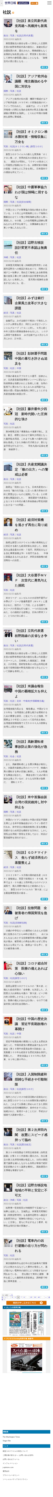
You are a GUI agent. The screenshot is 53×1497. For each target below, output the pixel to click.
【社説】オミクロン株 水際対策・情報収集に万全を (33, 137)
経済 (6, 313)
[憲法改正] (26, 1144)
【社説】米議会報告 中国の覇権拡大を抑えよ (31, 691)
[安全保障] (26, 202)
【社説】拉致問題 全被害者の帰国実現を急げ (31, 913)
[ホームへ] (17, 3)
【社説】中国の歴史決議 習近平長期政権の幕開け (31, 1024)
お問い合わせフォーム (11, 1459)
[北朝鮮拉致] (21, 923)
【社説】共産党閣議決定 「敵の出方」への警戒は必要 (31, 469)
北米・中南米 (23, 701)
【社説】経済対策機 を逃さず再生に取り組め (31, 525)
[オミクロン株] (22, 146)
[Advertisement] (26, 1401)
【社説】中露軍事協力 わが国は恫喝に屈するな (32, 192)
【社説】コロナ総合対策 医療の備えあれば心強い (31, 968)
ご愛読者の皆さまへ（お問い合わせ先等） (18, 1455)
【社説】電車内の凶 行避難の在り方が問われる (31, 1245)
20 (31, 1297)
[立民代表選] (27, 35)
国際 (6, 91)
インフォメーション (10, 1463)
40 (39, 1297)
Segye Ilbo (7, 1441)
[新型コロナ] (36, 146)
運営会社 (6, 1471)
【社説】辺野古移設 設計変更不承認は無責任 (31, 247)
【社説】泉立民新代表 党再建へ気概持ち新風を (32, 26)
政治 (6, 35)
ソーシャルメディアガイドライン (15, 1479)
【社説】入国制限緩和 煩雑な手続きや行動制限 (32, 1079)
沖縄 (6, 257)
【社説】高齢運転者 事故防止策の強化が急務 (31, 746)
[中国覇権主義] (37, 701)
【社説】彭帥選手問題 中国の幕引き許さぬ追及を (32, 358)
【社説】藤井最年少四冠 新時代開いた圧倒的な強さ (31, 414)
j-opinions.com (8, 1467)
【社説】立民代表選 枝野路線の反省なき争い (31, 636)
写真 (12, 35)
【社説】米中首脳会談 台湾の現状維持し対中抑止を (32, 802)
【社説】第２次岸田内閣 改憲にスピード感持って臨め (31, 1135)
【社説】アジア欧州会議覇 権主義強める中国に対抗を (31, 81)
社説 (19, 35)
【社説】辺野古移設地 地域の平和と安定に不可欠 (32, 1190)
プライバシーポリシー (11, 1475)
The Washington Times (11, 1437)
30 (35, 1297)
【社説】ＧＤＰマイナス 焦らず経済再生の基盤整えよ (31, 857)
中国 (19, 368)
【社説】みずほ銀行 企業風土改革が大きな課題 (31, 303)
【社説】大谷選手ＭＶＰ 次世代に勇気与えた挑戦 (31, 580)
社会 (12, 756)
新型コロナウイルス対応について (15, 1451)
